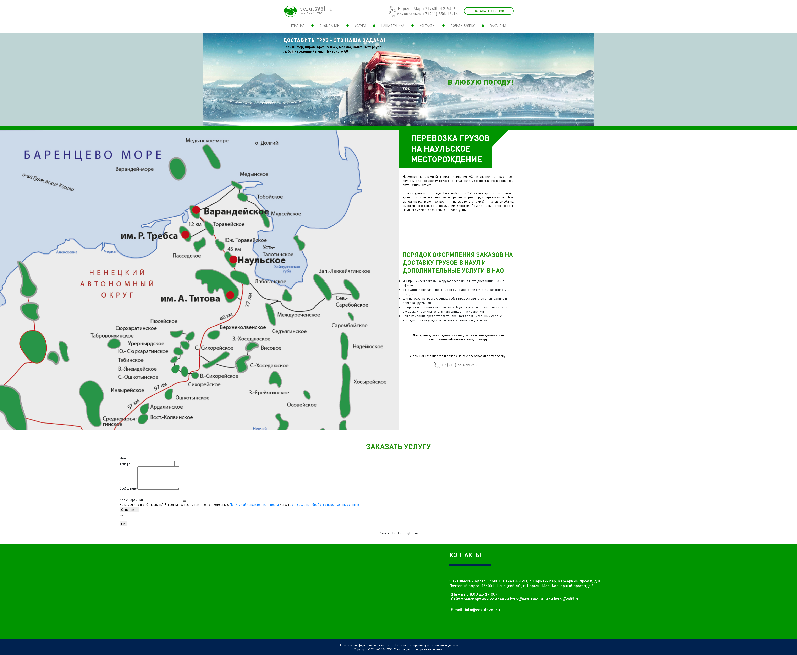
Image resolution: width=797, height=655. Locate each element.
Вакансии (498, 25)
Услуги (360, 25)
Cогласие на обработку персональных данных (426, 645)
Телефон (126, 464)
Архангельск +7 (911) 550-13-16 (427, 13)
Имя (123, 458)
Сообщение (128, 488)
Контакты (427, 25)
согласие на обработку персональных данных (325, 504)
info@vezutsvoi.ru (482, 610)
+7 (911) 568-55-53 (459, 364)
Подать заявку (463, 25)
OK (123, 524)
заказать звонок (489, 11)
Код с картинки (131, 499)
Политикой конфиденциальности (254, 504)
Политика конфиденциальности (361, 645)
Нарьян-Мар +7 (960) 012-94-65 (428, 8)
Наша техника (392, 25)
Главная (297, 25)
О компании (329, 25)
